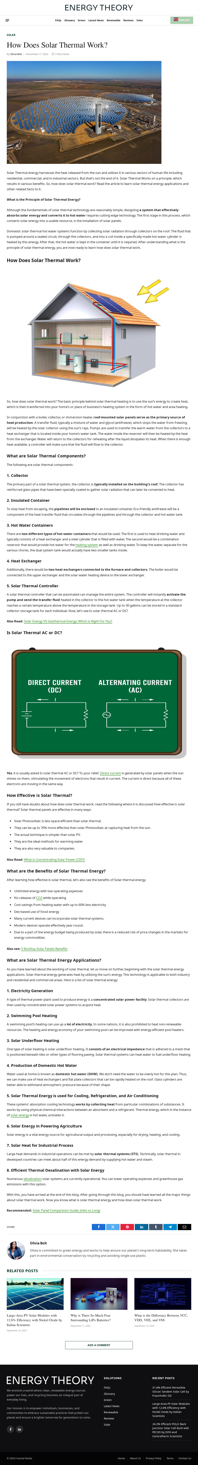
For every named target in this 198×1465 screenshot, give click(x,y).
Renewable (113, 20)
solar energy (20, 1115)
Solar (140, 20)
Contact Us (184, 1458)
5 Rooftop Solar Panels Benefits (44, 948)
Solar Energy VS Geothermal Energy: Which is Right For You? (68, 621)
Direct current (110, 773)
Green (81, 20)
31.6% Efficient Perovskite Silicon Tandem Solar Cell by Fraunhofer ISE (170, 1391)
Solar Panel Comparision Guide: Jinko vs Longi (66, 1210)
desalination (33, 1178)
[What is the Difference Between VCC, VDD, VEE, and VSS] (162, 1294)
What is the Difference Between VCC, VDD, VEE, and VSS (161, 1317)
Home (121, 1458)
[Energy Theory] (99, 7)
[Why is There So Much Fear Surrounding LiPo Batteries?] (99, 1294)
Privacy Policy (153, 1458)
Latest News (96, 20)
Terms (169, 1458)
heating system (86, 544)
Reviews (128, 20)
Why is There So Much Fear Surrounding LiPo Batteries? (91, 1317)
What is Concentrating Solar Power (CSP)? (54, 859)
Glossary (69, 20)
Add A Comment (99, 1345)
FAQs (58, 20)
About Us (135, 1458)
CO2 (39, 897)
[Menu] (7, 20)
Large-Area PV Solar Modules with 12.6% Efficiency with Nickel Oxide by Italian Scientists (34, 1320)
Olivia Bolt (16, 54)
